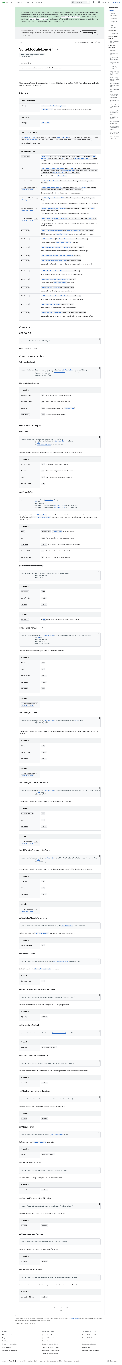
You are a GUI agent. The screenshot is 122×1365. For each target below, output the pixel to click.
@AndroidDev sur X (48, 1338)
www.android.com (87, 1341)
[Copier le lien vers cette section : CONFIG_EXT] (33, 333)
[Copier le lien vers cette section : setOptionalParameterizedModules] (53, 1198)
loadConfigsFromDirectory (51, 188)
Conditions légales (32, 1361)
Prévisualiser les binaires (9, 1344)
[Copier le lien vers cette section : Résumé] (30, 93)
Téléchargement (7, 1341)
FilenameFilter (47, 109)
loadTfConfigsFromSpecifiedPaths (54, 218)
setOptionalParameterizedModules (54, 296)
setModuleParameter (49, 279)
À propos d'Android (8, 1361)
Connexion (116, 2)
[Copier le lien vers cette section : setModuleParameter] (40, 1127)
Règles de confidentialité (54, 1361)
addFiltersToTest (48, 169)
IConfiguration (27, 189)
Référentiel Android (8, 1335)
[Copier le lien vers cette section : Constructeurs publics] (46, 356)
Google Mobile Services (89, 1344)
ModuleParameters (73, 230)
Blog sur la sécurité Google (50, 1344)
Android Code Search (34, 2)
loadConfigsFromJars (49, 198)
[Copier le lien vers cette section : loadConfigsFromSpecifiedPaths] (50, 782)
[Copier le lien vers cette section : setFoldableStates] (37, 954)
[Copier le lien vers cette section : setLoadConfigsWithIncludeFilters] (51, 1056)
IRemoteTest (59, 169)
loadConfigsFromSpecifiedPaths (53, 208)
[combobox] (80, 2)
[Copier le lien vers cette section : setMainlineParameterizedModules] (52, 1091)
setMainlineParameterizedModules (54, 271)
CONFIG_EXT (46, 123)
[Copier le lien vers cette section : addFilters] (30, 431)
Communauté (20, 1361)
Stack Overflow (86, 1347)
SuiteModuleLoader (28, 138)
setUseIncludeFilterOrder (51, 313)
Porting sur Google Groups (50, 1353)
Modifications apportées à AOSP (55, 21)
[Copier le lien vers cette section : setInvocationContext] (41, 1025)
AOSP (20, 42)
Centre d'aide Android (89, 1335)
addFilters (45, 156)
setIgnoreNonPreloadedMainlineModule (56, 247)
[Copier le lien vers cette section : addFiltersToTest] (36, 492)
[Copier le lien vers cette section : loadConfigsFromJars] (40, 712)
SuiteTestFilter (63, 138)
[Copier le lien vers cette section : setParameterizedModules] (45, 1234)
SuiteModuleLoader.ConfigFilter (54, 106)
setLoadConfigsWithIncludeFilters (54, 260)
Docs (18, 2)
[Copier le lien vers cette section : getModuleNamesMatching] (45, 566)
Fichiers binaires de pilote (9, 1350)
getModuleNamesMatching (50, 181)
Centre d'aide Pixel (87, 1338)
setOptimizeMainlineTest (51, 287)
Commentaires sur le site (72, 1361)
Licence (42, 1361)
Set (44, 619)
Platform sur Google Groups (50, 1347)
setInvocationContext (50, 256)
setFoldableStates (48, 239)
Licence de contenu (73, 1318)
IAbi (63, 158)
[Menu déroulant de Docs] (22, 2)
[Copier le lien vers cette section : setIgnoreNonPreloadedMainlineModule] (57, 989)
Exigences (5, 1338)
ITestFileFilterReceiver (41, 517)
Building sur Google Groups (50, 1350)
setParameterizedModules (51, 304)
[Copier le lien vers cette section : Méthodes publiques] (43, 426)
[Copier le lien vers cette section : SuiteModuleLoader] (39, 362)
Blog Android (46, 1341)
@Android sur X (47, 1335)
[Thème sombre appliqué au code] (99, 339)
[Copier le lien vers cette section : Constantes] (33, 327)
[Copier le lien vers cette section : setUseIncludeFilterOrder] (44, 1270)
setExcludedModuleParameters (52, 230)
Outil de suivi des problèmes (90, 1350)
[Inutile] (99, 42)
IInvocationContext (66, 256)
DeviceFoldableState (81, 158)
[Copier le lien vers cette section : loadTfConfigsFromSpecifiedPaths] (52, 850)
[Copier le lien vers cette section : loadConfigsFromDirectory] (45, 628)
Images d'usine (6, 1347)
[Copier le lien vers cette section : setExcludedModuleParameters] (49, 918)
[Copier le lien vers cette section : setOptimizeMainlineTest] (43, 1163)
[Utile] (96, 42)
